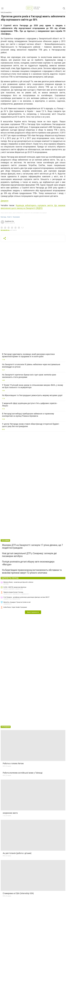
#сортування (16, 217)
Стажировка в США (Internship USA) (18, 893)
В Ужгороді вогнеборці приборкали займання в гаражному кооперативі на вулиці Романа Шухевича (28, 414)
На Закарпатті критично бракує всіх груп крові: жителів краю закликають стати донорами (29, 375)
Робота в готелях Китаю (13, 763)
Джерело (4, 201)
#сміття (9, 217)
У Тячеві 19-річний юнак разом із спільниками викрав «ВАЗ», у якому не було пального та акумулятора (32, 386)
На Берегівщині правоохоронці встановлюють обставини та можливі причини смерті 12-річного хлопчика (32, 571)
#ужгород (3, 217)
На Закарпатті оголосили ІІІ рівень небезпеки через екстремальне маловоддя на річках (31, 365)
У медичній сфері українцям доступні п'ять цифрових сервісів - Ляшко (30, 404)
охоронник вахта (10, 813)
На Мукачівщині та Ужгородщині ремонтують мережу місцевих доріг (32, 395)
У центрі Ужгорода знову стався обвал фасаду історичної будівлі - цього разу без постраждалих (31, 425)
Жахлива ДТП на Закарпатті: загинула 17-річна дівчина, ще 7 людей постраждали (32, 546)
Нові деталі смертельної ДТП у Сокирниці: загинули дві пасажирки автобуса (29, 555)
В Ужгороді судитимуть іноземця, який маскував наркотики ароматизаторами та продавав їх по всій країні (28, 355)
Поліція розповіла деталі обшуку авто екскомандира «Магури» (28, 563)
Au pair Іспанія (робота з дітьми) (17, 853)
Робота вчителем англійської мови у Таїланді (22, 773)
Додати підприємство (33, 612)
